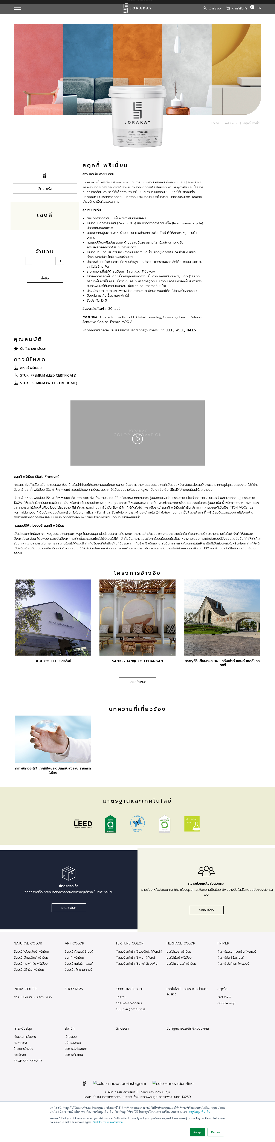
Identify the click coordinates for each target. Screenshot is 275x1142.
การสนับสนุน (23, 1028)
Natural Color (28, 943)
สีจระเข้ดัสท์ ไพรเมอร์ (230, 957)
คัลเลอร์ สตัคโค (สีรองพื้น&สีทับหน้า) (139, 951)
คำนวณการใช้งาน (25, 1037)
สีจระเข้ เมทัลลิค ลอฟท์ (79, 963)
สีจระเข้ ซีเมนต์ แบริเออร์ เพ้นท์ (33, 997)
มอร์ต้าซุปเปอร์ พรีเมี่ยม (181, 963)
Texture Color (130, 943)
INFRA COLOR (25, 988)
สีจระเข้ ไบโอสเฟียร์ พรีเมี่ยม (31, 951)
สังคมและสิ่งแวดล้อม (129, 1003)
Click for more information (108, 1122)
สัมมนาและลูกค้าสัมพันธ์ (130, 1009)
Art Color (231, 123)
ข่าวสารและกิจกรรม (129, 988)
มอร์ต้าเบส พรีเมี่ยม (179, 951)
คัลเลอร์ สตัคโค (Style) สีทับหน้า (136, 957)
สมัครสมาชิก (73, 1043)
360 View (224, 997)
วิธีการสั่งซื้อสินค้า (76, 1049)
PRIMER (223, 943)
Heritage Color (181, 943)
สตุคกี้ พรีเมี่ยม (74, 957)
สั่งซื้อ (45, 278)
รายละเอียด (68, 907)
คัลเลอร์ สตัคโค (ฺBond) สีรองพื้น (136, 963)
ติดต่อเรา (122, 1028)
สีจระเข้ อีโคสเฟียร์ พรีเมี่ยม (31, 957)
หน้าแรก (214, 123)
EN (259, 8)
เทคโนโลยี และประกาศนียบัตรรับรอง (187, 991)
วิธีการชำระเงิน (74, 1055)
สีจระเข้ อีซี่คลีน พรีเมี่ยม (29, 969)
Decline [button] (215, 1132)
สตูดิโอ (222, 988)
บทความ (121, 997)
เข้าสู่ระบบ (71, 1037)
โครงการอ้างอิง (23, 1049)
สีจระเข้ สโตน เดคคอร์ (78, 969)
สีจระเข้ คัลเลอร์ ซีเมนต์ (79, 951)
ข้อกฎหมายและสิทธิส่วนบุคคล (188, 1028)
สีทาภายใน (45, 188)
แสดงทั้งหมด (137, 681)
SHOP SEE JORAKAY (28, 1061)
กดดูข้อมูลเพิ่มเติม (199, 1112)
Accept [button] (197, 1132)
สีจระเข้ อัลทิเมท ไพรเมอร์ (233, 963)
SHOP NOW (74, 988)
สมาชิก (70, 1028)
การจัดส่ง (20, 1055)
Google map (226, 1003)
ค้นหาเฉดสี (20, 1043)
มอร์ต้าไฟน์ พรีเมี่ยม (179, 957)
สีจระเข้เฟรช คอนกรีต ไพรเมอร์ (236, 951)
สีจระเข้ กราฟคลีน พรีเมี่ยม (31, 963)
